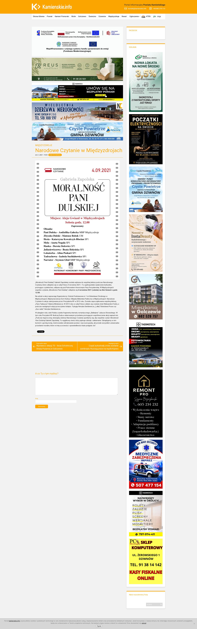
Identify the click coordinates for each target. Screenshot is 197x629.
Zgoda (99, 626)
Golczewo (82, 16)
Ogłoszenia (134, 16)
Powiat (49, 16)
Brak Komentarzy (55, 155)
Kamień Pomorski (62, 16)
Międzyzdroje (113, 16)
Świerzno (92, 16)
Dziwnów (102, 16)
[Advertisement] (77, 362)
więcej (144, 623)
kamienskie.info (14, 621)
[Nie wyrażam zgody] (194, 623)
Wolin (73, 16)
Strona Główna (38, 16)
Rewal (124, 16)
